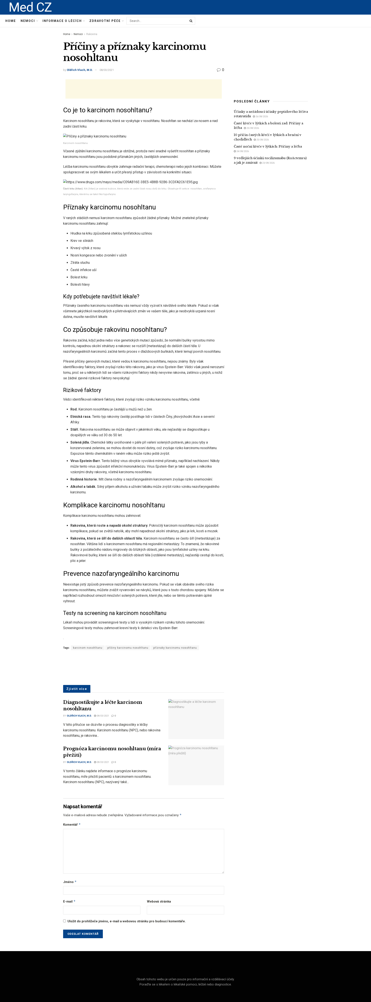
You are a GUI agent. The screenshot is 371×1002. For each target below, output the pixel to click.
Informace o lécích (62, 21)
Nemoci (28, 21)
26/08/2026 (261, 116)
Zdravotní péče (105, 21)
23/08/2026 (268, 163)
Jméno (70, 882)
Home (10, 21)
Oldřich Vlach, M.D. (80, 70)
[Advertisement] (143, 89)
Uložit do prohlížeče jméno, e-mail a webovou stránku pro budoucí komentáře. (126, 921)
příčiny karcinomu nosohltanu (127, 647)
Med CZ (30, 7)
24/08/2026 (242, 151)
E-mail (69, 901)
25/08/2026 (252, 128)
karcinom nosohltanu (87, 647)
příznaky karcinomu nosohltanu (175, 647)
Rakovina (91, 34)
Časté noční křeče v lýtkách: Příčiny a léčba (268, 146)
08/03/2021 (107, 70)
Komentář (72, 824)
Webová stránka (159, 901)
